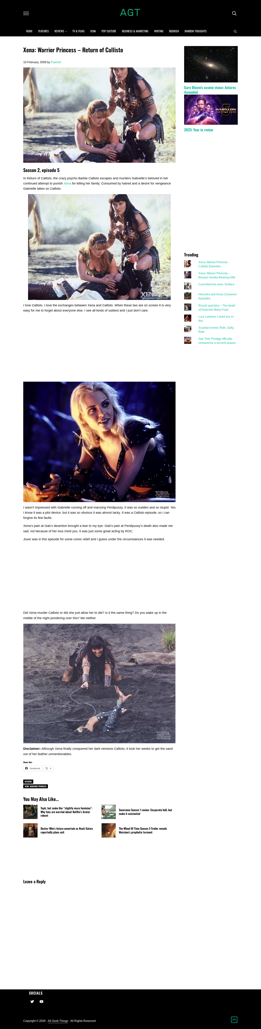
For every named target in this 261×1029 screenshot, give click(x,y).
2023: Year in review (198, 129)
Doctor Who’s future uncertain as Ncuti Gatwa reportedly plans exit (67, 830)
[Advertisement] (99, 351)
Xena (67, 183)
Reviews (28, 781)
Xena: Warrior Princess (35, 786)
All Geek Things (58, 1020)
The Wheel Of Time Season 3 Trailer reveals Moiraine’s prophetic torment (143, 830)
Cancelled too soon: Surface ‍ (216, 284)
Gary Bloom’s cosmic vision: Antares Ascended (210, 90)
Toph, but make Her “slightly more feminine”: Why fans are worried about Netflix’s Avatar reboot (66, 811)
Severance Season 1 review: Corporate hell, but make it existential (145, 811)
